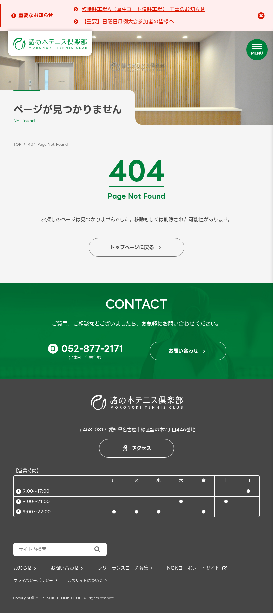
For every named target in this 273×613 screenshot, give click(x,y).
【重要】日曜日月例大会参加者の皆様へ (128, 22)
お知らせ (24, 568)
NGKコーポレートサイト (197, 568)
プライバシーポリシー (35, 580)
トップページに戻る (135, 247)
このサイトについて (87, 580)
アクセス (137, 448)
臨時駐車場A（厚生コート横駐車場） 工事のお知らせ (143, 9)
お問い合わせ (186, 351)
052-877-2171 (87, 349)
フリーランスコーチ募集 (125, 568)
